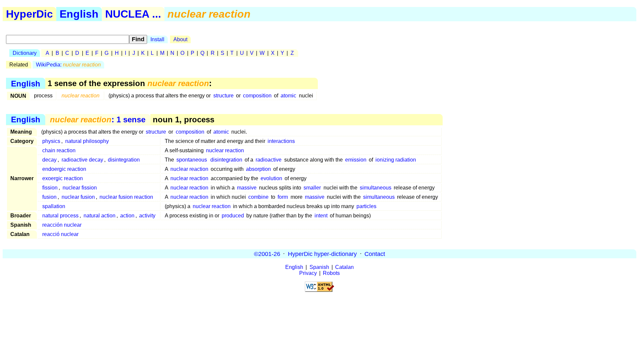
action (127, 215)
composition (257, 95)
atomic (288, 95)
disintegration (124, 160)
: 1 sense (97, 119)
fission (50, 187)
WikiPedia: (68, 64)
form (283, 197)
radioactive (269, 160)
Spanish (319, 267)
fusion (49, 197)
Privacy (308, 273)
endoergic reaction (64, 169)
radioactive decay (82, 160)
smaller (312, 187)
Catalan (344, 267)
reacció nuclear (60, 234)
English (79, 14)
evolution (271, 178)
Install (157, 39)
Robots (331, 273)
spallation (53, 206)
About (180, 39)
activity (147, 215)
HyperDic (29, 14)
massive (247, 187)
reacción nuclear (62, 225)
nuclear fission (80, 187)
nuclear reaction (225, 150)
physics (51, 141)
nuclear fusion (78, 197)
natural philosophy (87, 141)
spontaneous (191, 160)
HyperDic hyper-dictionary (322, 253)
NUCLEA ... (133, 14)
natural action (99, 215)
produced (233, 215)
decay (49, 160)
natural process (60, 215)
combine (258, 197)
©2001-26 (267, 253)
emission (355, 160)
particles (366, 206)
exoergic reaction (62, 178)
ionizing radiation (395, 160)
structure (223, 95)
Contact (374, 253)
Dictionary (25, 53)
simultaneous (375, 187)
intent (321, 215)
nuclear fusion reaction (126, 197)
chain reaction (59, 150)
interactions (281, 141)
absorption (258, 169)
